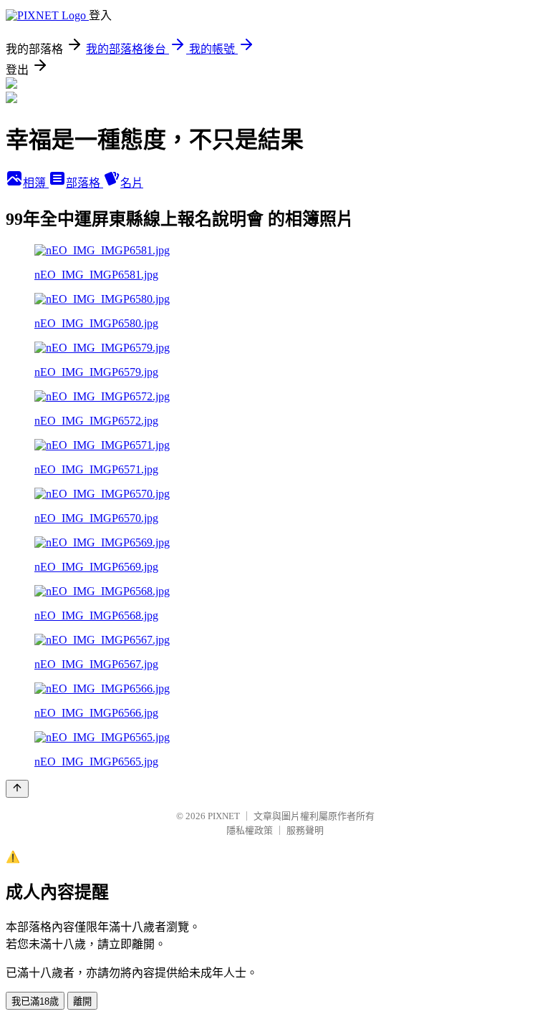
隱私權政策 (249, 830)
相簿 (36, 183)
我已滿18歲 (35, 1001)
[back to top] (17, 789)
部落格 (84, 183)
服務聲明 (305, 830)
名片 (131, 183)
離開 (82, 1001)
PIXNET (224, 816)
